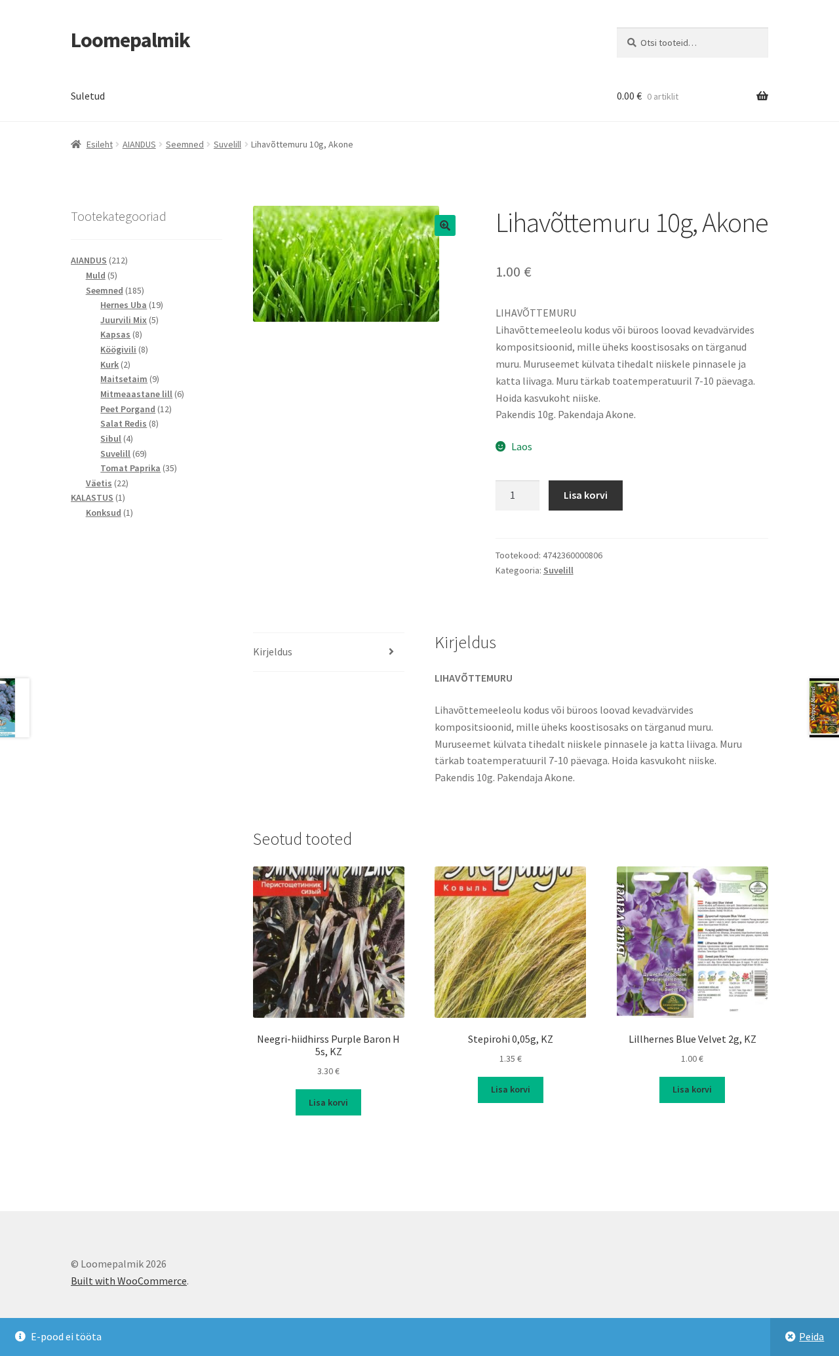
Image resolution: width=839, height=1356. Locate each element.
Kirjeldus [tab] (272, 651)
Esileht (100, 144)
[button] (445, 225)
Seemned (185, 144)
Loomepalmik (130, 40)
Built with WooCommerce (129, 1280)
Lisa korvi (586, 494)
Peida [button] (811, 1336)
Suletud (88, 95)
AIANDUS (139, 144)
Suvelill (227, 144)
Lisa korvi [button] (328, 1102)
